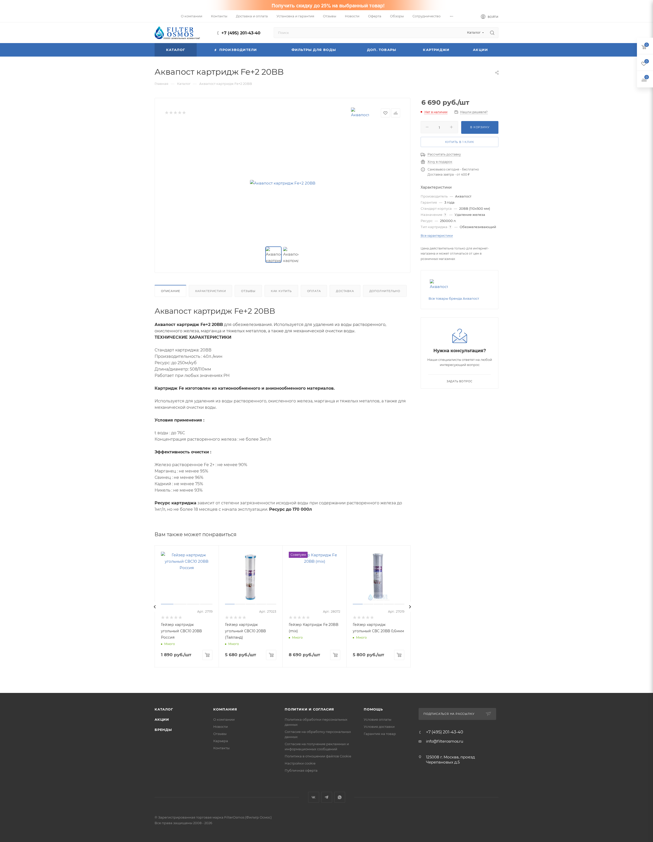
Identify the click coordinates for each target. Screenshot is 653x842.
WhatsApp (339, 797)
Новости (220, 727)
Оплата (314, 291)
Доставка (345, 291)
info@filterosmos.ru (444, 741)
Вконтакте (313, 797)
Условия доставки (379, 727)
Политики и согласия (309, 709)
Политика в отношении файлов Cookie (318, 756)
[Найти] (492, 32)
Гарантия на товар (380, 734)
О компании (224, 719)
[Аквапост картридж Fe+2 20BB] (282, 183)
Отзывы (248, 291)
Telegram (326, 797)
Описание (170, 291)
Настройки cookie (300, 763)
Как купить (281, 291)
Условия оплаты (377, 719)
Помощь (373, 709)
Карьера (220, 741)
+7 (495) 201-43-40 (240, 33)
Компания (225, 709)
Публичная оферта (301, 770)
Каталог (164, 709)
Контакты (221, 748)
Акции (162, 719)
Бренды (163, 730)
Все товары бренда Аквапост (454, 298)
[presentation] (155, 607)
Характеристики (210, 291)
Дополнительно (384, 291)
